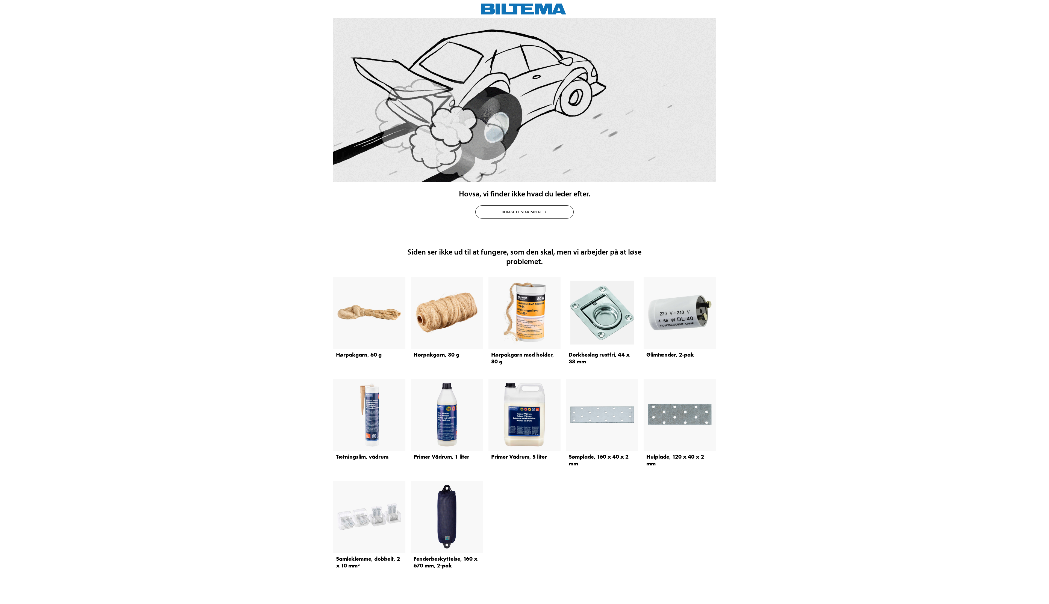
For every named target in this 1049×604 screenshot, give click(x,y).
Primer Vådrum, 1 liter (441, 456)
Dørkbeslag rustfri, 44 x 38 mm (599, 358)
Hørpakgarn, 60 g (359, 354)
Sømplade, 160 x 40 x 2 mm (599, 460)
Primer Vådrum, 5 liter (519, 456)
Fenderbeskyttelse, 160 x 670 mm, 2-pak (446, 562)
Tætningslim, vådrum (362, 456)
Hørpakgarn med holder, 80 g (522, 358)
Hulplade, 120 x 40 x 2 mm (675, 460)
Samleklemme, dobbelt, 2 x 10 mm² (368, 562)
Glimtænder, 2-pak (670, 354)
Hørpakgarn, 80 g (436, 354)
